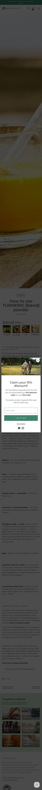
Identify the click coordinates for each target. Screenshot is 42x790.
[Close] (38, 360)
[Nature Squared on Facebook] (19, 428)
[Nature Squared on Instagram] (22, 428)
